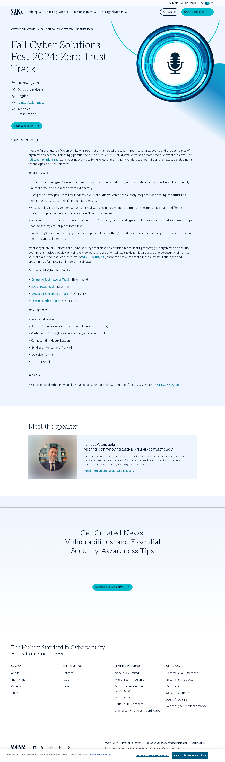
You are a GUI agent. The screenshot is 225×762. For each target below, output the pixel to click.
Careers (16, 686)
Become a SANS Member (182, 673)
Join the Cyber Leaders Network (186, 706)
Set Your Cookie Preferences (152, 755)
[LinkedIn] (34, 748)
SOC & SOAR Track (42, 286)
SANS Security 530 (93, 257)
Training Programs (128, 665)
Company (17, 665)
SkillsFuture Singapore (129, 704)
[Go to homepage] (17, 12)
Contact (68, 673)
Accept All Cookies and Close (189, 755)
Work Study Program (128, 673)
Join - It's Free (191, 3)
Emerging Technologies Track (50, 279)
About (15, 673)
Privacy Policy (111, 743)
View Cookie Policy (99, 754)
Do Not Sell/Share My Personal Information (167, 743)
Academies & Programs (129, 679)
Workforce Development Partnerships (130, 689)
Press (14, 693)
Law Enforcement (126, 697)
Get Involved (175, 665)
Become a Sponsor (178, 686)
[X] (42, 748)
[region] (112, 755)
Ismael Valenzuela (31, 102)
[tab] (34, 12)
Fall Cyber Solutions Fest (43, 159)
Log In (175, 3)
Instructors (18, 679)
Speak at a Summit (178, 693)
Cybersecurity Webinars (24, 29)
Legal (66, 686)
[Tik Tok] (68, 748)
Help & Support (73, 665)
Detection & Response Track (49, 293)
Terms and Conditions (132, 743)
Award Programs (176, 699)
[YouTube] (51, 748)
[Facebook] (59, 748)
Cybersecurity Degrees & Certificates (137, 710)
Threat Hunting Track (45, 300)
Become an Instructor (180, 679)
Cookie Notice (198, 743)
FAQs (66, 679)
